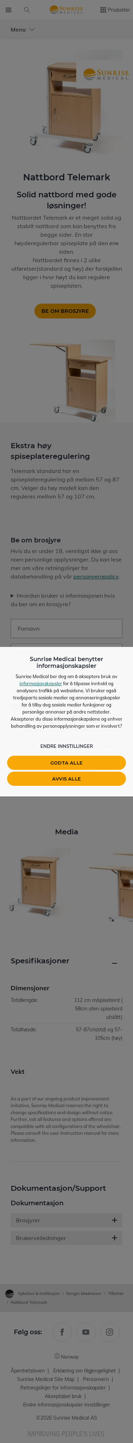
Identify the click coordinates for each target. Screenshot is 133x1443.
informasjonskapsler (41, 683)
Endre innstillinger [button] (66, 746)
